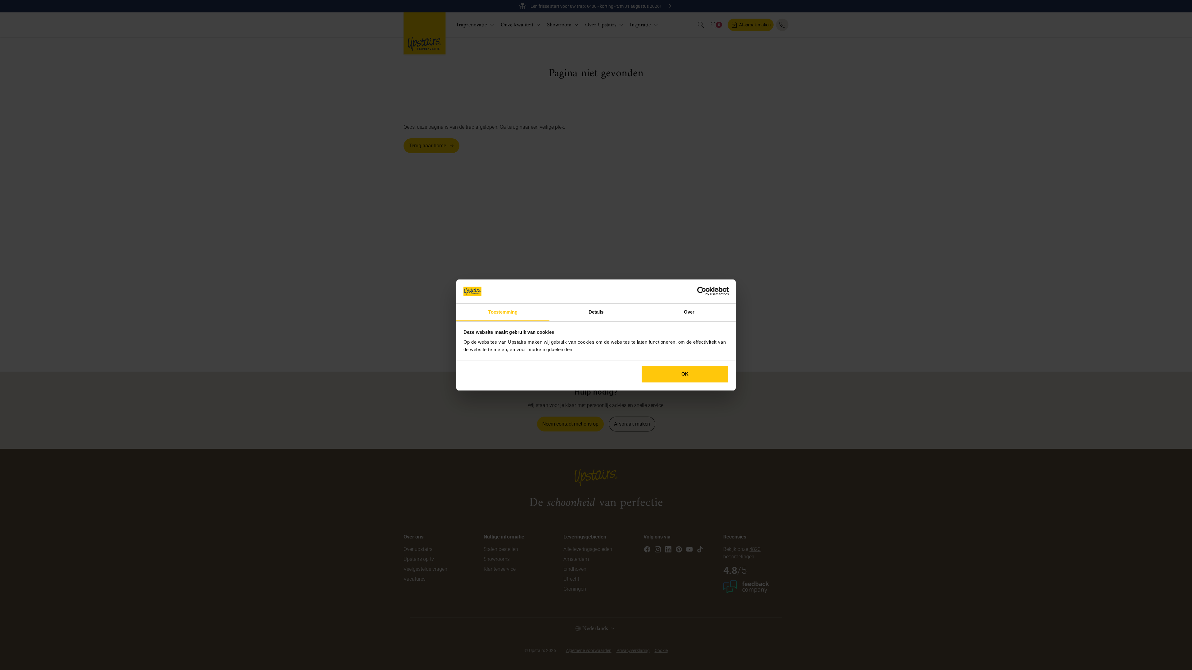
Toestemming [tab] (502, 312)
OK (685, 374)
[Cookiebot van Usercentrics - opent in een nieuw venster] (702, 291)
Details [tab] (596, 312)
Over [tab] (689, 312)
